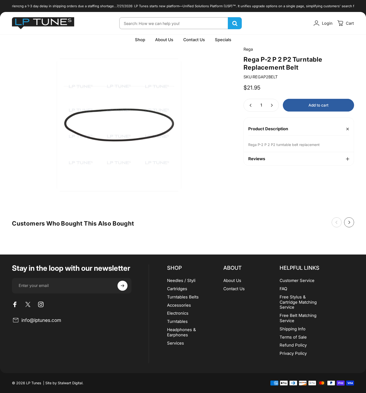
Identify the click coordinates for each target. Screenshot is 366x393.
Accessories (179, 305)
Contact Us (234, 288)
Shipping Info (292, 328)
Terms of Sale (293, 337)
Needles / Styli (181, 280)
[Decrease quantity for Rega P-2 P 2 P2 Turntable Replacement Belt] (249, 105)
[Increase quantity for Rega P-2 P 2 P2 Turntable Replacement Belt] (273, 105)
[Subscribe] (122, 286)
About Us (232, 280)
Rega (248, 49)
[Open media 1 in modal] (119, 125)
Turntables (177, 321)
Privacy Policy (293, 353)
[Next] (349, 222)
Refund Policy (293, 345)
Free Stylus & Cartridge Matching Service (298, 302)
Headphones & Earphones (181, 332)
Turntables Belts (183, 296)
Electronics (177, 313)
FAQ (283, 288)
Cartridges (177, 288)
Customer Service (297, 280)
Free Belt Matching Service (298, 318)
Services (175, 343)
